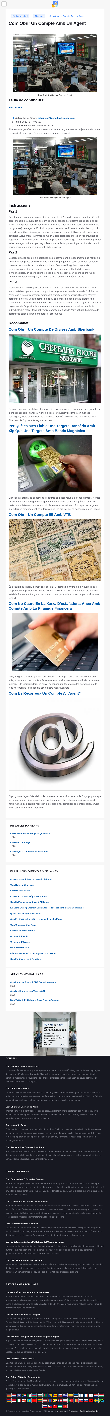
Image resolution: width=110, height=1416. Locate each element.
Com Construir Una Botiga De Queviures (30, 833)
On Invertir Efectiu (19, 936)
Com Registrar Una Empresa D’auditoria (25, 1147)
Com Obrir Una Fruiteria (17, 1088)
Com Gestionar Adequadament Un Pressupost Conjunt (32, 1336)
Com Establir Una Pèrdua (22, 930)
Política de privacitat (89, 1411)
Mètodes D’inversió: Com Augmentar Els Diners (33, 953)
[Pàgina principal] (55, 4)
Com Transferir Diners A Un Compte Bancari (27, 1201)
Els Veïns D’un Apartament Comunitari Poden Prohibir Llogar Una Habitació (47, 908)
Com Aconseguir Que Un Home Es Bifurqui (31, 879)
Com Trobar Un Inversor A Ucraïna (22, 1066)
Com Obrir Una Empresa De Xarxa (22, 1107)
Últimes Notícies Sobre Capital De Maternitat (27, 1292)
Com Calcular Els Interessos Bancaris (24, 1260)
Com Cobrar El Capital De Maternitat (23, 1377)
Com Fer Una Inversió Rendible (25, 959)
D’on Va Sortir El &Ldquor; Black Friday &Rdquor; (34, 1000)
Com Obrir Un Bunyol (20, 842)
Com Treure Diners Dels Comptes (22, 1223)
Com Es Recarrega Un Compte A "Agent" (45, 693)
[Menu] (4, 3)
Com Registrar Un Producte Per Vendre (29, 851)
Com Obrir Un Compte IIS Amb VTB (40, 514)
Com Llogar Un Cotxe (16, 1125)
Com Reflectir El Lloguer (22, 885)
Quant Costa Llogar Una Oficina (26, 913)
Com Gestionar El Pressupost (20, 1359)
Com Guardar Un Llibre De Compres (23, 1314)
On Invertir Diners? (19, 947)
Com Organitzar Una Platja (23, 925)
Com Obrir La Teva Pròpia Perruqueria (28, 896)
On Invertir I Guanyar (20, 942)
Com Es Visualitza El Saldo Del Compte (25, 1179)
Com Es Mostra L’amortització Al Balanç (29, 902)
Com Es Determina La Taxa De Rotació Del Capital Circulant (35, 1242)
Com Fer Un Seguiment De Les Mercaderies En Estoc (36, 919)
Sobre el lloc (61, 1411)
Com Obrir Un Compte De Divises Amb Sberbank (51, 329)
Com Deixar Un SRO (20, 890)
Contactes (73, 1411)
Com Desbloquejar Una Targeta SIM (27, 991)
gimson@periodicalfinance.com (58, 118)
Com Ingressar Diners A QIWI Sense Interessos (33, 982)
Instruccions (15, 107)
